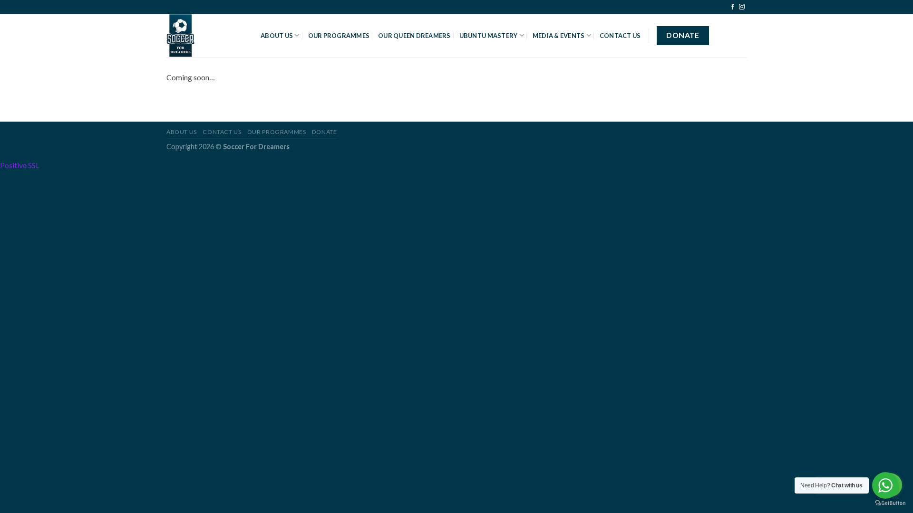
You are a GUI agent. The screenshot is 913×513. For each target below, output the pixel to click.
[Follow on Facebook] (733, 7)
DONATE (324, 131)
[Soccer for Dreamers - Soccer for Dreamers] (206, 35)
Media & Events (559, 35)
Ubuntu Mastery (488, 35)
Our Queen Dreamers (414, 35)
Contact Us (620, 35)
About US (277, 35)
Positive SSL (19, 165)
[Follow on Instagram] (742, 7)
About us (181, 131)
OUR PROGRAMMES (339, 35)
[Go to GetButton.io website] (890, 503)
